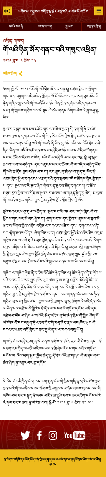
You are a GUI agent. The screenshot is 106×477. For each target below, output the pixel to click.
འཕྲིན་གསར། (13, 41)
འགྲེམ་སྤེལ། (9, 73)
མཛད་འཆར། (45, 27)
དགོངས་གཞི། (16, 27)
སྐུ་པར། (69, 27)
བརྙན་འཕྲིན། (94, 27)
